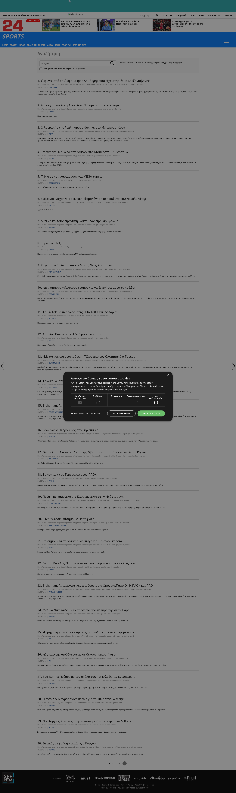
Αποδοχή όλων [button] (151, 413)
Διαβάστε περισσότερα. (116, 389)
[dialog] (118, 396)
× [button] (168, 375)
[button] (85, 413)
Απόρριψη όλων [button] (121, 413)
